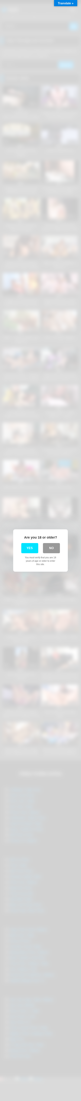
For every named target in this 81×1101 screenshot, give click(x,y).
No (51, 548)
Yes (30, 548)
